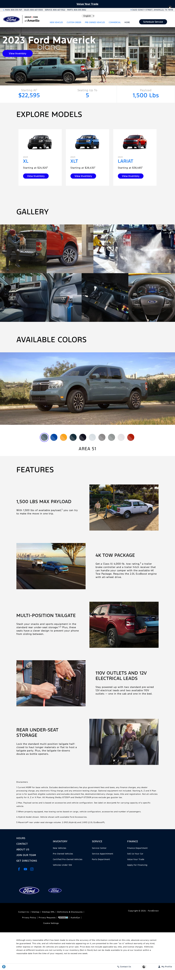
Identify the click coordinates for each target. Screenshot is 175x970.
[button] (170, 7)
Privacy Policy (29, 917)
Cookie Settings (51, 923)
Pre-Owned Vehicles (95, 22)
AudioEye (75, 917)
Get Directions (26, 860)
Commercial (115, 22)
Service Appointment (102, 854)
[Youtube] (25, 869)
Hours (20, 838)
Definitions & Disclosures (70, 912)
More (127, 22)
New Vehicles (56, 22)
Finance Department (137, 848)
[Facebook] (19, 869)
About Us (22, 849)
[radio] (44, 437)
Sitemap (35, 912)
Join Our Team (26, 855)
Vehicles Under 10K (62, 865)
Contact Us (23, 912)
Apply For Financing (137, 865)
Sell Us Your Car (135, 854)
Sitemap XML (48, 912)
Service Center (99, 848)
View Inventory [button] (17, 53)
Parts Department (101, 859)
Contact (22, 843)
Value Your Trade (87, 4)
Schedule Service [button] (153, 21)
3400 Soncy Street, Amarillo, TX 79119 (152, 10)
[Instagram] (31, 869)
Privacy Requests (47, 917)
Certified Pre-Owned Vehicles (67, 859)
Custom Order (74, 22)
